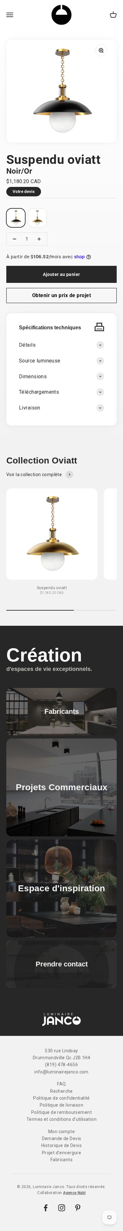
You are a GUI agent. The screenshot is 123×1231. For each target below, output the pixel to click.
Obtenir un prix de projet (61, 295)
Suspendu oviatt (52, 588)
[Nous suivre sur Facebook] (45, 1208)
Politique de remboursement (61, 1112)
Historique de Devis (61, 1145)
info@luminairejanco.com (61, 1071)
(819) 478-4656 (61, 1064)
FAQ (61, 1083)
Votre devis (24, 191)
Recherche (61, 1091)
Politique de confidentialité (61, 1098)
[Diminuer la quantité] (14, 239)
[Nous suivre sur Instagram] (61, 1208)
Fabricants (61, 1159)
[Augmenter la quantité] (39, 239)
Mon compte (61, 1131)
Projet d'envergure (61, 1152)
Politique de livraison (61, 1105)
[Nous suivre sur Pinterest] (77, 1208)
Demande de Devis (61, 1138)
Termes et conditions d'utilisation (61, 1119)
